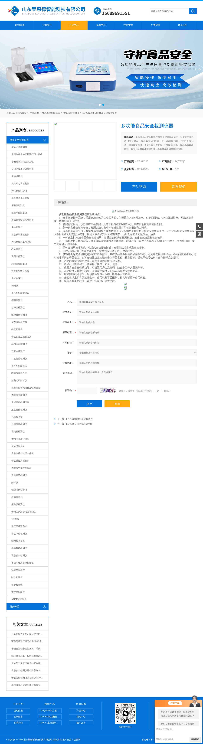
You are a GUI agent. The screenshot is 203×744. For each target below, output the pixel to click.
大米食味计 (17, 278)
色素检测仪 (17, 417)
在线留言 (155, 25)
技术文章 (128, 25)
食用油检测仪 (18, 256)
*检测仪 (15, 519)
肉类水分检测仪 (19, 395)
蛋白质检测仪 (18, 504)
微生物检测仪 (18, 592)
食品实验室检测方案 (21, 337)
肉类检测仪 (17, 227)
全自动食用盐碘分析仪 (22, 169)
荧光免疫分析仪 (19, 191)
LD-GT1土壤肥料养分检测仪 (50, 722)
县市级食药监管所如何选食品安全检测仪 (29, 685)
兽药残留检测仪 (19, 548)
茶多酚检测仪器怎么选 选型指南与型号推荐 (29, 641)
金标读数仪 (17, 176)
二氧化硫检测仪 (19, 358)
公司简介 (47, 25)
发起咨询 (195, 739)
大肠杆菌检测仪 (19, 475)
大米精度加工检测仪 (21, 242)
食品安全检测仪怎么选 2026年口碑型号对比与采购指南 (29, 678)
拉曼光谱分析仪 (19, 380)
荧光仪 (14, 285)
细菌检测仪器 (18, 541)
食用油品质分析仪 (20, 439)
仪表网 (77, 739)
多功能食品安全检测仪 (22, 563)
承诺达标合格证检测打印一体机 (27, 154)
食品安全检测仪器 (51, 113)
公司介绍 (18, 710)
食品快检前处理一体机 (22, 453)
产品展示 (34, 113)
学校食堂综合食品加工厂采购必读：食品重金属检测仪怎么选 (29, 648)
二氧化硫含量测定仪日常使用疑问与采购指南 (29, 634)
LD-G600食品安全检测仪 (50, 716)
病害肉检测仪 (18, 570)
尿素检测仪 (17, 497)
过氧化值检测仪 (19, 409)
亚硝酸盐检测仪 (19, 424)
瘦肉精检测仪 (18, 431)
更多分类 (14, 606)
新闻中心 (101, 25)
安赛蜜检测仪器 (19, 322)
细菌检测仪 (17, 300)
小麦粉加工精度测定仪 (22, 161)
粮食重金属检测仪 (20, 198)
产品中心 (74, 25)
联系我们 (182, 25)
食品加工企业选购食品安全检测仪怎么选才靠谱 (29, 663)
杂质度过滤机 (18, 205)
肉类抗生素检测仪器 (21, 468)
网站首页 (20, 25)
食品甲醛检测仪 (19, 533)
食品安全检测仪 (71, 113)
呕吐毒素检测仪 (19, 315)
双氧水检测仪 (18, 351)
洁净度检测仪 (18, 307)
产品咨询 (139, 187)
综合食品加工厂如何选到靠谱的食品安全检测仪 (29, 656)
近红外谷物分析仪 (20, 271)
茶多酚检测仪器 (19, 366)
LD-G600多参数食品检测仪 (79, 419)
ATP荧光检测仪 (18, 599)
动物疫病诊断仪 (19, 490)
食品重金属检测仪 (20, 461)
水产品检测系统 (19, 526)
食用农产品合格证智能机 (23, 512)
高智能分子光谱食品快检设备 (25, 388)
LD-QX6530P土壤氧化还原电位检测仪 (50, 710)
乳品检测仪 (17, 249)
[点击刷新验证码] (108, 390)
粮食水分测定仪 (19, 213)
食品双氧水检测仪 (20, 234)
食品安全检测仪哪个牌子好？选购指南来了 (29, 670)
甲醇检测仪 (17, 585)
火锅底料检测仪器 (20, 402)
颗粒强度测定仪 (19, 264)
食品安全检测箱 (19, 147)
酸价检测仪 (17, 577)
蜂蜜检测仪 (17, 329)
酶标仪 (14, 482)
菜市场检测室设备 (20, 293)
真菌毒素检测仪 (19, 344)
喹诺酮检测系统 (19, 373)
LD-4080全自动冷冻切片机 (79, 424)
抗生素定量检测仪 (20, 183)
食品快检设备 (18, 446)
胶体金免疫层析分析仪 (22, 220)
